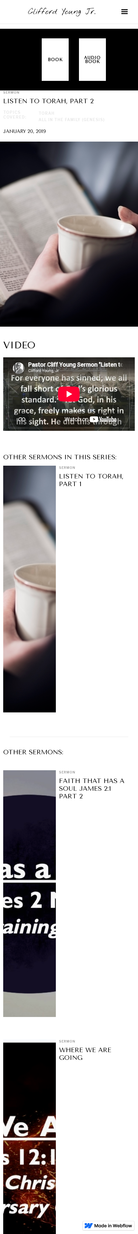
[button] (124, 12)
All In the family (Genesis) (72, 119)
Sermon (67, 468)
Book (55, 59)
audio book (92, 59)
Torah (47, 113)
